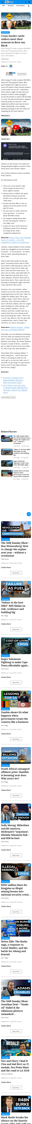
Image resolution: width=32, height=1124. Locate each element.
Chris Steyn (5, 59)
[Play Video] (16, 127)
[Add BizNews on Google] (16, 74)
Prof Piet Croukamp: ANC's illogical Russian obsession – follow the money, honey (13, 380)
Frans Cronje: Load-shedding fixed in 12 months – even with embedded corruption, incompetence (16, 240)
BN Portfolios (21, 5)
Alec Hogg (4, 615)
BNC (3, 5)
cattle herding (5, 397)
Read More (16, 573)
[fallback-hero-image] (7, 438)
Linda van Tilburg (7, 1074)
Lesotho (13, 397)
